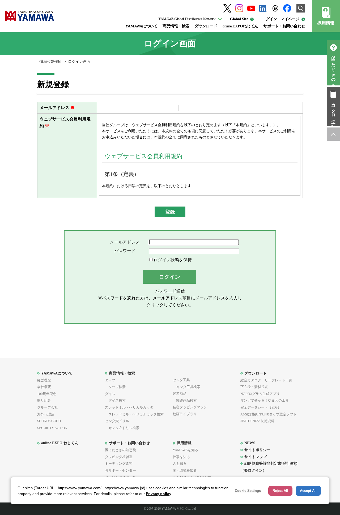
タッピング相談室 (119, 457)
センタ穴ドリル (117, 421)
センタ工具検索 (186, 387)
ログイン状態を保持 (173, 260)
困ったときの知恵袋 (333, 67)
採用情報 (325, 23)
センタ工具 (181, 380)
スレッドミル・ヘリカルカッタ (129, 407)
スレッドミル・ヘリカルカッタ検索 (134, 414)
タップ (110, 380)
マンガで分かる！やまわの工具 (264, 400)
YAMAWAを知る (185, 450)
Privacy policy (158, 494)
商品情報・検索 (176, 26)
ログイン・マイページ (280, 19)
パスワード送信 (170, 291)
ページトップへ (333, 134)
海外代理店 (45, 414)
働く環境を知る (185, 470)
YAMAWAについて (141, 26)
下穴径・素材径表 (254, 387)
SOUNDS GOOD (49, 421)
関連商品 (179, 393)
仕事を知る (181, 457)
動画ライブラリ (185, 414)
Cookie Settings (248, 491)
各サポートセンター (120, 470)
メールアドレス (54, 107)
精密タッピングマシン (190, 407)
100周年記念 (47, 394)
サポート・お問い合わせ (284, 26)
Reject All (280, 491)
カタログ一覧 (333, 111)
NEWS (249, 443)
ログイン (169, 277)
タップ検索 (115, 387)
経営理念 (44, 380)
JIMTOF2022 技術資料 (257, 421)
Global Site (239, 19)
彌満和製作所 (50, 62)
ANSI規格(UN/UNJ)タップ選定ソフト (268, 414)
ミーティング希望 (119, 463)
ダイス (110, 394)
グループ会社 (47, 407)
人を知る (179, 463)
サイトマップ (255, 457)
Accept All (308, 491)
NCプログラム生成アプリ (260, 394)
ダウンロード (205, 26)
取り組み (44, 400)
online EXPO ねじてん (59, 443)
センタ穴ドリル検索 (122, 428)
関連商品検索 (185, 400)
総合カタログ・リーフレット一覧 (266, 380)
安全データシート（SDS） (260, 407)
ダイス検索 (115, 400)
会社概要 (44, 387)
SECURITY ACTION (52, 428)
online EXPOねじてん (240, 26)
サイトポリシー (257, 450)
